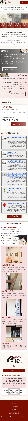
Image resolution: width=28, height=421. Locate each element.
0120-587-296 (14, 381)
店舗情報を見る (16, 124)
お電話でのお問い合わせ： (10, 119)
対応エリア (14, 370)
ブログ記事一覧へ (14, 216)
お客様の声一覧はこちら (17, 93)
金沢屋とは (14, 403)
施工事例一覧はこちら (10, 69)
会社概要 (14, 410)
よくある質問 (14, 406)
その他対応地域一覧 (14, 413)
